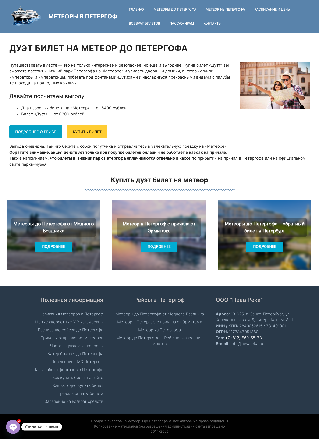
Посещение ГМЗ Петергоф (77, 361)
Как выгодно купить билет (78, 385)
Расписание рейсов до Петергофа (70, 330)
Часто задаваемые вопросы (76, 345)
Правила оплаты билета (80, 393)
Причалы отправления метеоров (71, 337)
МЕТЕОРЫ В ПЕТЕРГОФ (82, 16)
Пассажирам (182, 23)
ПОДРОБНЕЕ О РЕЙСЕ (36, 131)
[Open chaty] (13, 427)
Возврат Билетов (144, 23)
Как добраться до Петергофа (75, 353)
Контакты (212, 23)
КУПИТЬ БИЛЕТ (87, 131)
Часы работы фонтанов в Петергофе (68, 369)
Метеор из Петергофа (225, 9)
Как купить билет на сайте (77, 377)
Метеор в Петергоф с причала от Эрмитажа (159, 227)
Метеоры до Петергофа (175, 9)
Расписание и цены (272, 9)
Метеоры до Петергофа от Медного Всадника (53, 227)
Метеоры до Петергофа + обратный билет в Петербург (265, 227)
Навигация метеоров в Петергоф (71, 314)
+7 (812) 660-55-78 (243, 337)
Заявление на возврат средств (74, 401)
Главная (136, 9)
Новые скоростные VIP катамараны (69, 322)
